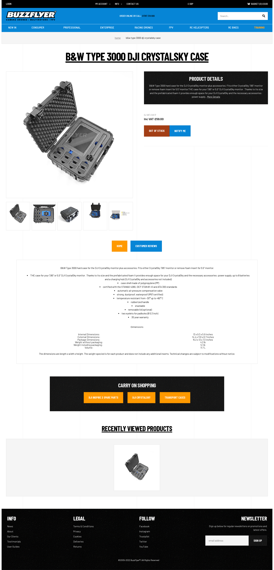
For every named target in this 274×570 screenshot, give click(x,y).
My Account (101, 3)
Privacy (77, 531)
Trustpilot (144, 536)
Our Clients (12, 536)
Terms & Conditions (83, 526)
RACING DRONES (144, 27)
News (10, 526)
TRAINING (259, 27)
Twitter (143, 541)
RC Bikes (233, 27)
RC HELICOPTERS (199, 27)
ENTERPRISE (107, 27)
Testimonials (14, 541)
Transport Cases (175, 397)
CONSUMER (38, 27)
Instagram (144, 531)
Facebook (144, 526)
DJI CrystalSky (141, 397)
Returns (77, 546)
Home (118, 37)
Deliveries (78, 541)
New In (12, 27)
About (10, 531)
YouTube (143, 546)
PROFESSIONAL (71, 27)
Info (117, 3)
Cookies (77, 536)
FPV (171, 27)
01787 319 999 (148, 15)
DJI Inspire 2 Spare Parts (103, 397)
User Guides (13, 546)
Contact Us (133, 3)
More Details (213, 96)
